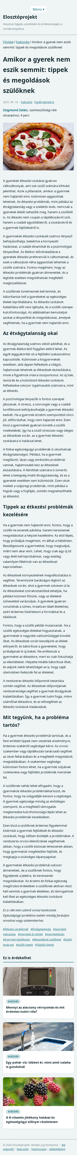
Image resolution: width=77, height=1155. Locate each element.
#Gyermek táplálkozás (16, 939)
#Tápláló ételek (44, 945)
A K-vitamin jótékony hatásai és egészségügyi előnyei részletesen (32, 1119)
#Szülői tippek (24, 945)
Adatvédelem (57, 1149)
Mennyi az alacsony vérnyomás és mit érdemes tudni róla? (35, 1009)
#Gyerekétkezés (54, 934)
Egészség (22, 42)
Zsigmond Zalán (15, 110)
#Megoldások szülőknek (46, 939)
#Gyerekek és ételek (30, 934)
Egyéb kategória (44, 102)
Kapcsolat (23, 1149)
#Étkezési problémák (15, 929)
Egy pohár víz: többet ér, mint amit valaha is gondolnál (38, 1064)
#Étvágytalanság (41, 929)
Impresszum (39, 1149)
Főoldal (8, 42)
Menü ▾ (38, 9)
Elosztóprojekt (20, 17)
